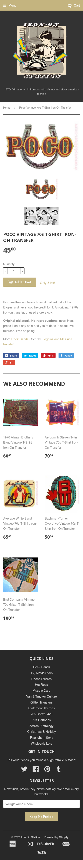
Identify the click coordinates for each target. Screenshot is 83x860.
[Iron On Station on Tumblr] (59, 770)
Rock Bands (20, 339)
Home (6, 107)
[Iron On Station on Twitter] (24, 770)
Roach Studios (41, 678)
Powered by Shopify (56, 837)
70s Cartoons (41, 720)
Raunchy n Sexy (41, 737)
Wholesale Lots (41, 743)
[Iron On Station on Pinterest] (47, 770)
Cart (76, 5)
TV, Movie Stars (41, 673)
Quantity (8, 264)
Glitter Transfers (41, 702)
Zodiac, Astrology (41, 725)
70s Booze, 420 (41, 714)
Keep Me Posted (41, 816)
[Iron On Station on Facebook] (36, 770)
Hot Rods (41, 684)
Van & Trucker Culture (41, 696)
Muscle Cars (41, 690)
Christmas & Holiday (41, 731)
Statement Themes (41, 708)
